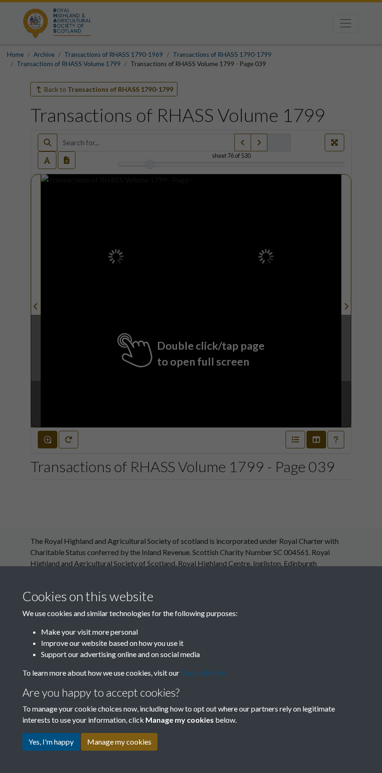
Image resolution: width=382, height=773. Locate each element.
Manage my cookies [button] (119, 741)
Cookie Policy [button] (203, 672)
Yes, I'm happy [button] (51, 741)
